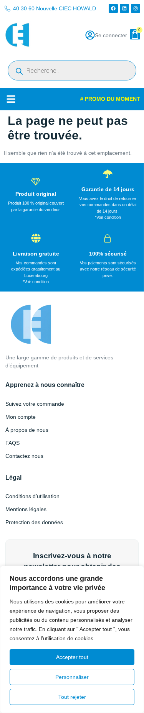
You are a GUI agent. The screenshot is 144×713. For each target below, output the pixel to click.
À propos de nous (26, 430)
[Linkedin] (124, 8)
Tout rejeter (72, 697)
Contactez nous (24, 456)
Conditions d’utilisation (32, 496)
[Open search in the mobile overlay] (72, 70)
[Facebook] (113, 8)
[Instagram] (135, 8)
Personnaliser (72, 677)
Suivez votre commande (34, 404)
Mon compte (20, 417)
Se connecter (111, 35)
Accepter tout (72, 657)
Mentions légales (25, 509)
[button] (11, 99)
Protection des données (34, 522)
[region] (72, 639)
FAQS (12, 443)
